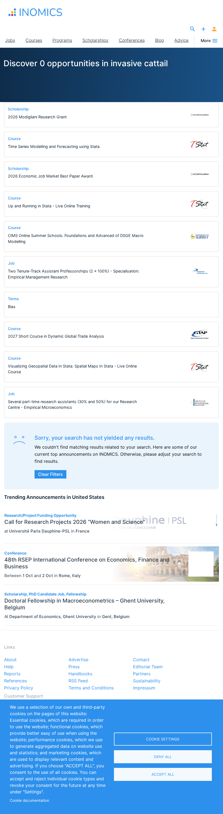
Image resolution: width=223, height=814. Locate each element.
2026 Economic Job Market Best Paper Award (50, 176)
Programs (62, 40)
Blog (159, 40)
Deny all (163, 757)
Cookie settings (162, 739)
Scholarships (95, 40)
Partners (141, 674)
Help (9, 666)
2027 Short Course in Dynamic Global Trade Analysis (56, 336)
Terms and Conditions (91, 688)
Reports (12, 674)
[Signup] (214, 29)
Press (74, 666)
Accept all (162, 774)
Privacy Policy (18, 688)
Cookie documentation (29, 800)
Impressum (144, 688)
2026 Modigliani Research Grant (37, 117)
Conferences (132, 40)
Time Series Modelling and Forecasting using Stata (54, 146)
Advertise (78, 659)
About (10, 659)
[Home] (35, 12)
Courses (34, 40)
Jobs (10, 40)
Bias (12, 306)
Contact (141, 659)
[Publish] (203, 29)
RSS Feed (78, 681)
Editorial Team (148, 666)
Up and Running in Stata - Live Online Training (49, 206)
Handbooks (80, 674)
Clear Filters (50, 474)
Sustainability (146, 681)
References (15, 681)
